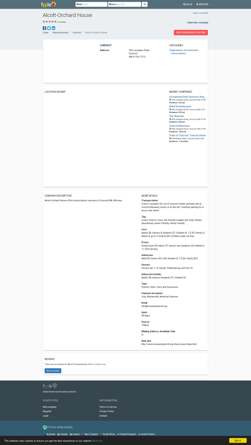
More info (97, 440)
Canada (64, 434)
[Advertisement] (69, 61)
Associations (179, 53)
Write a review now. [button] (97, 364)
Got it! (238, 440)
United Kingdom (127, 434)
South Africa (108, 434)
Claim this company (197, 22)
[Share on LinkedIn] (53, 28)
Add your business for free (191, 32)
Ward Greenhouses (180, 106)
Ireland (75, 434)
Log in (188, 4)
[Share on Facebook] (44, 28)
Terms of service (108, 407)
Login (45, 415)
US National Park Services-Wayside (187, 96)
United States (147, 434)
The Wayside (176, 116)
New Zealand (91, 434)
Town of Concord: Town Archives (187, 135)
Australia (50, 434)
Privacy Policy (106, 411)
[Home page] (49, 4)
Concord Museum (179, 125)
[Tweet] (49, 28)
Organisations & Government (183, 50)
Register (203, 4)
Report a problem (200, 13)
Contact (103, 415)
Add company (50, 407)
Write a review (52, 371)
